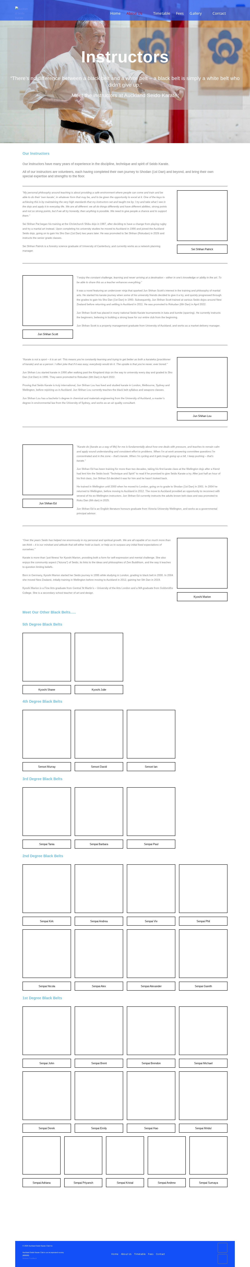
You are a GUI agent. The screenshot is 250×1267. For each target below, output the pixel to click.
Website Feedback (30, 1258)
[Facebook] (222, 1248)
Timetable (140, 1254)
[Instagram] (222, 1259)
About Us (126, 1254)
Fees (150, 1254)
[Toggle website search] (233, 13)
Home (114, 1254)
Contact (160, 1254)
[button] (202, 249)
